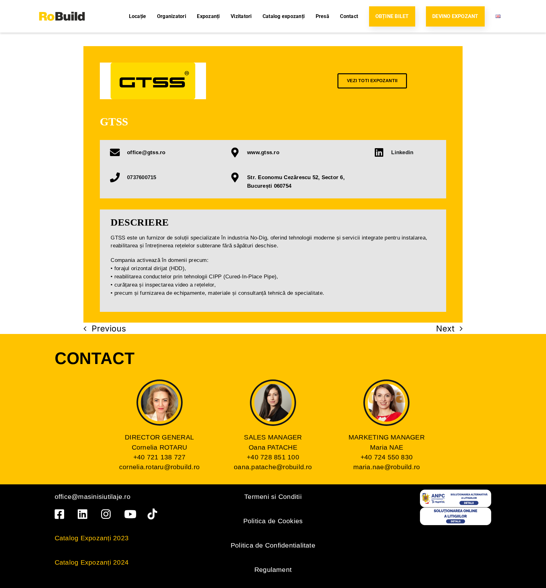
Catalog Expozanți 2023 (92, 538)
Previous (109, 328)
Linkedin (402, 152)
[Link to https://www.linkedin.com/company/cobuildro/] (84, 514)
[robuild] (62, 6)
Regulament (273, 569)
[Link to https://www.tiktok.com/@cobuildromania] (154, 514)
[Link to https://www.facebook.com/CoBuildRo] (61, 514)
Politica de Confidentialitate (273, 545)
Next (445, 328)
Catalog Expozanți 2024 (92, 562)
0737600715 (141, 177)
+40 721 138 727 (159, 457)
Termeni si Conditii (273, 496)
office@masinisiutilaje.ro (92, 496)
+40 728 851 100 (273, 457)
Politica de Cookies (273, 520)
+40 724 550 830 (387, 457)
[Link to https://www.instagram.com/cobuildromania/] (107, 514)
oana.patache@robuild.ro (273, 466)
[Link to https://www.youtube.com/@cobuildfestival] (130, 514)
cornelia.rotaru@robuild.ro (159, 466)
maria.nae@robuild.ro (386, 466)
